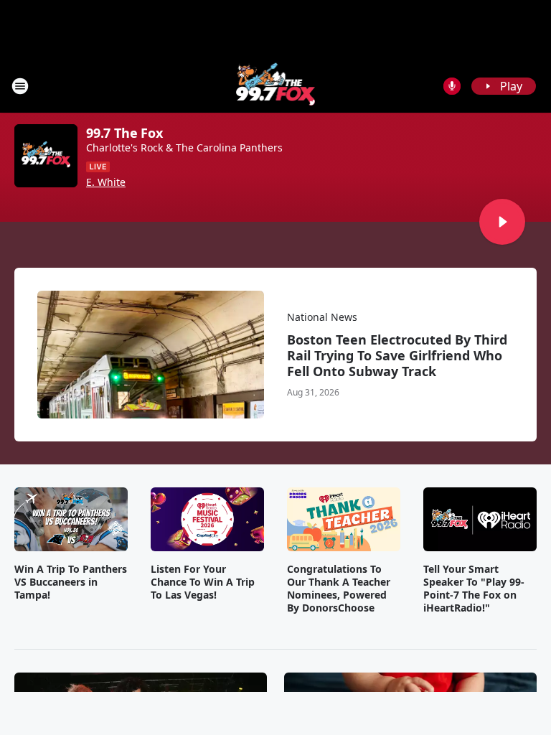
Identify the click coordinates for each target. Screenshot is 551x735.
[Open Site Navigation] (20, 86)
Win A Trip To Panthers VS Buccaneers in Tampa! (70, 582)
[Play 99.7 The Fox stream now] (46, 156)
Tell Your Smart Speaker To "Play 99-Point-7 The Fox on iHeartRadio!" (473, 588)
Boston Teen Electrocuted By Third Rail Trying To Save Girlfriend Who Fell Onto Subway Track (397, 355)
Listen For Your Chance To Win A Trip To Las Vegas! (203, 582)
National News (322, 317)
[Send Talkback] (452, 86)
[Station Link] (276, 85)
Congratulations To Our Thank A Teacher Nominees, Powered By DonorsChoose (338, 588)
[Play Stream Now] (502, 222)
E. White (106, 182)
